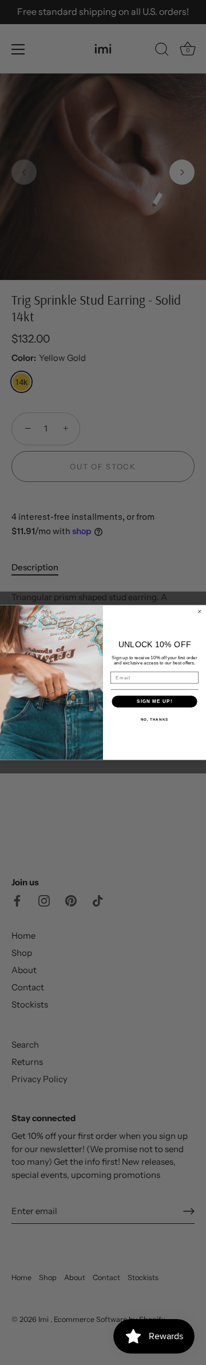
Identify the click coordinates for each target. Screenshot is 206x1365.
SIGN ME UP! (154, 701)
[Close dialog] (199, 611)
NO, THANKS (155, 719)
